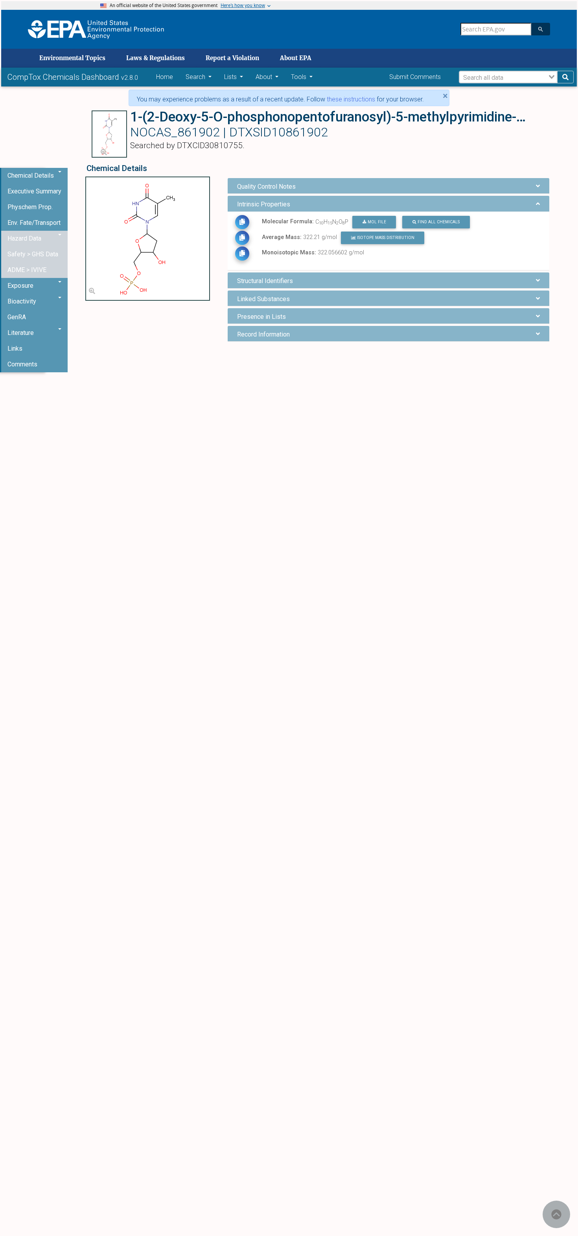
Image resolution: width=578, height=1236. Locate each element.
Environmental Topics (72, 58)
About (265, 77)
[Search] (540, 29)
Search (196, 77)
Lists (231, 77)
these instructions (351, 99)
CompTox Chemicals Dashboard (64, 77)
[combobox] (508, 77)
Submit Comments (415, 77)
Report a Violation (232, 58)
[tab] (388, 185)
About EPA (295, 58)
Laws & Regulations (155, 58)
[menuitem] (34, 191)
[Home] (96, 29)
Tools (299, 77)
